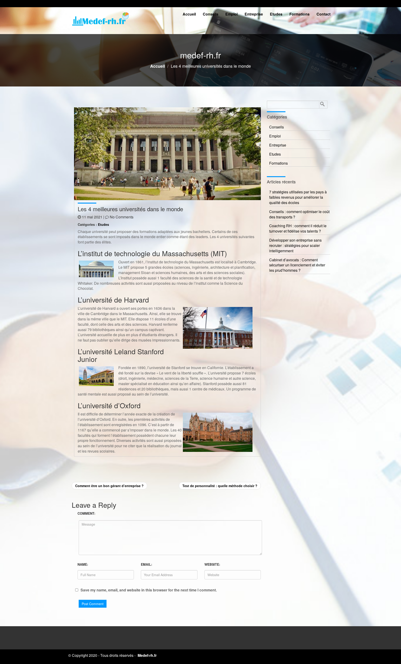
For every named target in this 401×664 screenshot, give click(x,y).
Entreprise (254, 14)
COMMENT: (86, 513)
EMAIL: (146, 564)
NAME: (83, 564)
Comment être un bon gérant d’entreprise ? (109, 485)
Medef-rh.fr (147, 655)
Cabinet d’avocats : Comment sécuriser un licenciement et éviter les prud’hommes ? (297, 265)
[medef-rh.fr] (101, 20)
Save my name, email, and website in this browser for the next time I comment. (149, 590)
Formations (299, 14)
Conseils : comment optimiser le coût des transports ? (299, 214)
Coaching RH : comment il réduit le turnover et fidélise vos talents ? (298, 228)
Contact (323, 14)
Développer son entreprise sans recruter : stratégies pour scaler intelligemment (295, 245)
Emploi (231, 14)
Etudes (276, 14)
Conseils (210, 14)
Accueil (189, 14)
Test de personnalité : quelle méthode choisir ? (219, 485)
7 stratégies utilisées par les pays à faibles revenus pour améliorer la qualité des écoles (298, 197)
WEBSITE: (212, 564)
